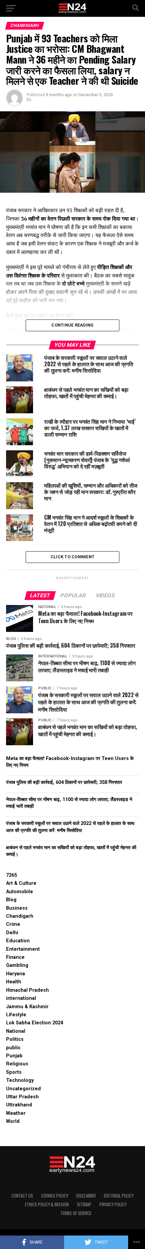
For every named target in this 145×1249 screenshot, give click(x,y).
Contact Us (22, 1196)
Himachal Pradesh (27, 990)
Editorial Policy (119, 1196)
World (13, 1121)
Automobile (19, 892)
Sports (14, 1072)
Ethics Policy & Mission (47, 1204)
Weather (16, 1113)
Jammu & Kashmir (27, 1007)
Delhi (12, 933)
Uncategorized (23, 1089)
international (21, 998)
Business (17, 908)
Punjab (14, 1056)
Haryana (15, 974)
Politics (15, 1039)
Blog (11, 900)
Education (18, 941)
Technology (20, 1080)
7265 (11, 875)
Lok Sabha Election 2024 (34, 1023)
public (13, 1048)
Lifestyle (16, 1015)
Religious (17, 1064)
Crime (13, 924)
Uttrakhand (19, 1105)
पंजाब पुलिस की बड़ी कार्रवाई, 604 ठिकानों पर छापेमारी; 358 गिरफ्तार (64, 782)
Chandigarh (19, 916)
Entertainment (23, 949)
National (15, 1031)
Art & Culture (21, 883)
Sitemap (84, 1204)
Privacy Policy (112, 1204)
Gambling (17, 965)
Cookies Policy (54, 1196)
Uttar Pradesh (22, 1097)
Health (13, 982)
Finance (15, 957)
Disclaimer (86, 1196)
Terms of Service (75, 1213)
